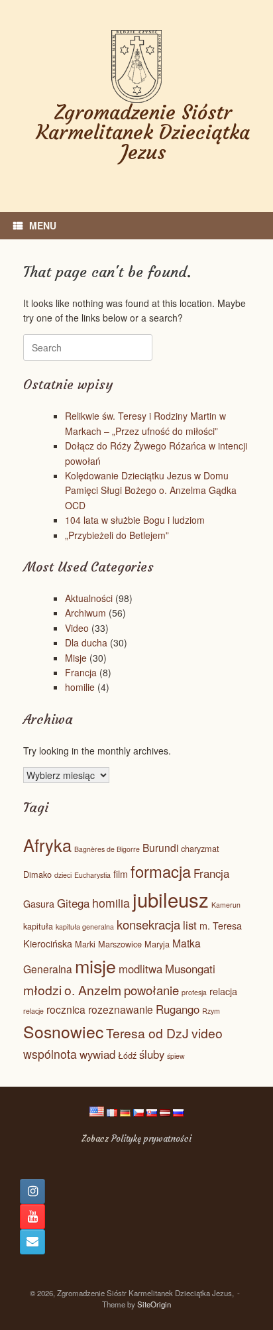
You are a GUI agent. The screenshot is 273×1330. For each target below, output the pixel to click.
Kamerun (226, 905)
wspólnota (50, 1054)
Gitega (73, 903)
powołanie (151, 989)
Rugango (177, 1009)
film (120, 873)
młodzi (42, 990)
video (207, 1033)
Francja (81, 672)
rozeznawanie (120, 1009)
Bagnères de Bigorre (107, 849)
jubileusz (171, 899)
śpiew (176, 1056)
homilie (80, 687)
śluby (151, 1054)
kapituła (38, 926)
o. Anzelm (92, 990)
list (190, 925)
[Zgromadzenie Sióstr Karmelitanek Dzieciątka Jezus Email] (32, 1241)
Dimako (37, 874)
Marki (85, 943)
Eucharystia (92, 875)
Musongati (190, 969)
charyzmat (200, 848)
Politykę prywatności (151, 1138)
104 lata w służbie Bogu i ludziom (135, 519)
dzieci (63, 875)
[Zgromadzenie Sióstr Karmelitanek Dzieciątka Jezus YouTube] (32, 1216)
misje (95, 966)
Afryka (47, 845)
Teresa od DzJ (147, 1033)
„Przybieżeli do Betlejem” (117, 535)
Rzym (211, 1011)
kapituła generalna (85, 927)
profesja (194, 992)
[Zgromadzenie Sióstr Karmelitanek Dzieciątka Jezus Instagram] (32, 1191)
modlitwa (140, 969)
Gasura (38, 903)
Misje (76, 657)
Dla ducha (86, 642)
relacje (33, 1011)
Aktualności (89, 598)
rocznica (65, 1009)
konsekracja (148, 924)
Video (77, 628)
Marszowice (120, 943)
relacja (223, 991)
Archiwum (85, 612)
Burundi (160, 847)
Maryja (157, 943)
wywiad (97, 1054)
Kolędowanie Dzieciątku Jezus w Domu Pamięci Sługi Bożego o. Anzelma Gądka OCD (151, 490)
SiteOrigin (154, 1304)
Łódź (127, 1055)
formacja (161, 871)
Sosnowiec (63, 1031)
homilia (111, 902)
